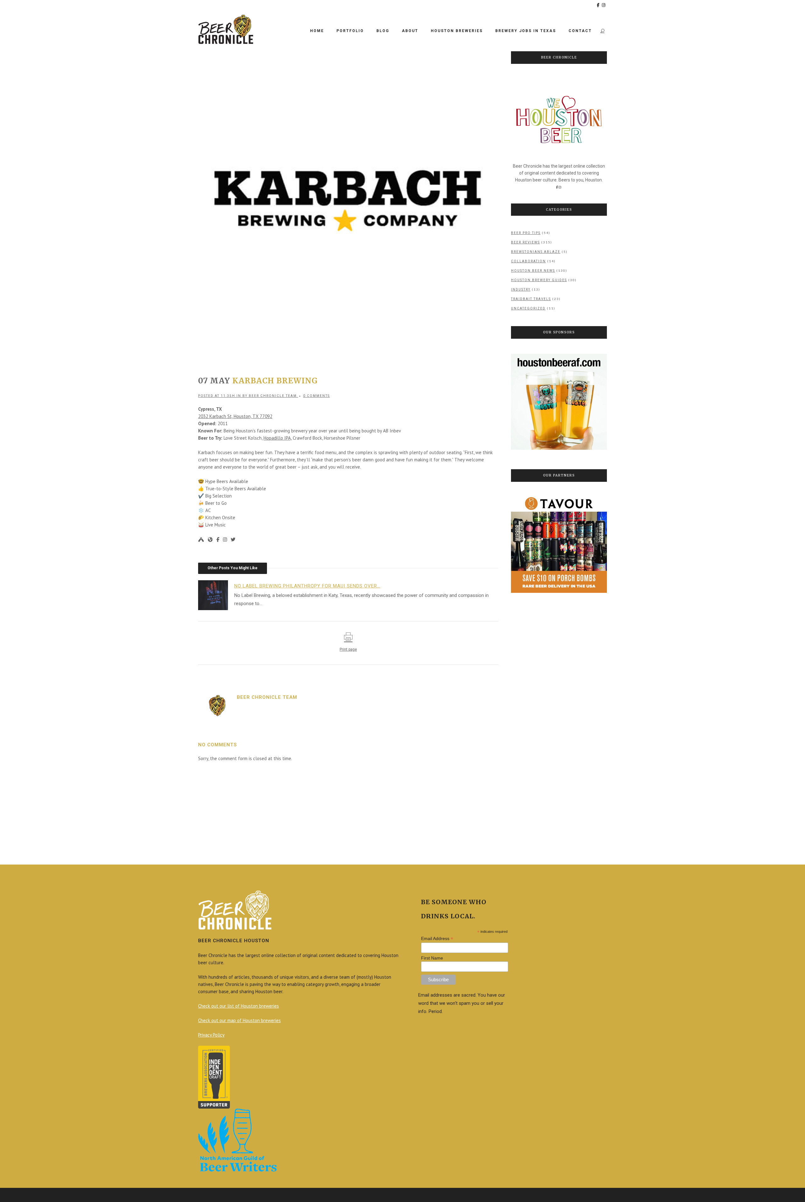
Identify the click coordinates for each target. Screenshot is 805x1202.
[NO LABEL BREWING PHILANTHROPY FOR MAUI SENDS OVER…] (216, 595)
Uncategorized (528, 308)
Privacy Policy (211, 1035)
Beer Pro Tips (526, 233)
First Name (432, 957)
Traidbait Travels (531, 299)
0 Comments (316, 396)
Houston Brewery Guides (539, 280)
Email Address (437, 939)
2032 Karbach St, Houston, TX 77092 (235, 416)
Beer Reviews (525, 242)
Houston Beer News (533, 270)
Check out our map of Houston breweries (239, 1020)
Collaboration (528, 261)
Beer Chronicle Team (273, 396)
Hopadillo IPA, (277, 438)
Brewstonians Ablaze (535, 251)
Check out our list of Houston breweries (238, 1006)
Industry (520, 289)
